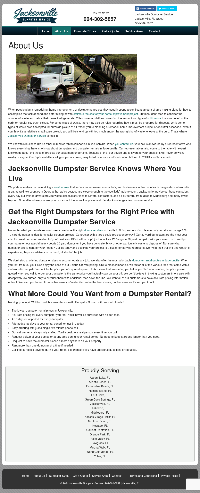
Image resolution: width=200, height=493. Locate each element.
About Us (61, 31)
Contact (154, 31)
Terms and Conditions (143, 476)
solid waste (154, 118)
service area (61, 187)
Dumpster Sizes (85, 31)
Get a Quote (110, 31)
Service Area (134, 31)
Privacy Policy (169, 476)
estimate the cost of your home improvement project (105, 114)
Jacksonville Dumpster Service (27, 136)
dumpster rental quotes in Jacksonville (155, 260)
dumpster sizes (93, 230)
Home (45, 31)
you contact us (124, 144)
